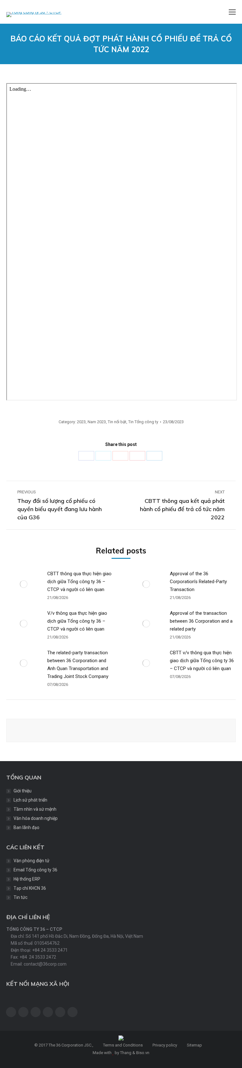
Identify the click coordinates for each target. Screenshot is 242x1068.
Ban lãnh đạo (26, 827)
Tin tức (20, 897)
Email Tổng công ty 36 (35, 869)
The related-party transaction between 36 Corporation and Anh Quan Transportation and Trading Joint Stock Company (77, 664)
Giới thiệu (23, 790)
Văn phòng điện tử (31, 860)
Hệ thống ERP (27, 879)
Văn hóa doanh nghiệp (36, 818)
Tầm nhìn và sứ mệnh (35, 809)
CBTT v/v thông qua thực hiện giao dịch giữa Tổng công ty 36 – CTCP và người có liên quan (202, 660)
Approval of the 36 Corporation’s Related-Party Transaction (198, 581)
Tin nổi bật (117, 421)
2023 (81, 421)
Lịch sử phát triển (30, 800)
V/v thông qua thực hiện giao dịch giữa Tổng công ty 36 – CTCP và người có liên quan (77, 621)
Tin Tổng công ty (143, 421)
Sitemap (194, 1045)
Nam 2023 (97, 421)
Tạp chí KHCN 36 (30, 888)
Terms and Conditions (122, 1045)
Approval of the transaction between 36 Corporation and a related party (201, 621)
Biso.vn (142, 1052)
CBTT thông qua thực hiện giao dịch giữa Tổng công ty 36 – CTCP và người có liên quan (79, 581)
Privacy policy (164, 1045)
